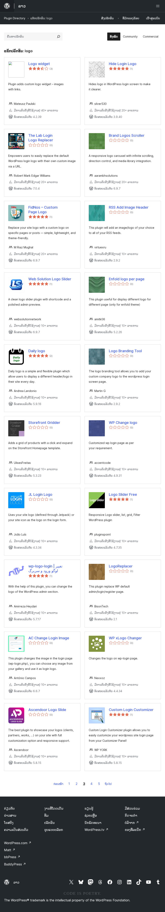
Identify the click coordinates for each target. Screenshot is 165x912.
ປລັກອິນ (49, 823)
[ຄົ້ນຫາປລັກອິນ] (59, 37)
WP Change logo (123, 422)
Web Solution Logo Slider (49, 279)
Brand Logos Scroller (126, 135)
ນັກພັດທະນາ (93, 823)
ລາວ (16, 882)
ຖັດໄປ (108, 784)
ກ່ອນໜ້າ (58, 784)
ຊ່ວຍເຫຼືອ (91, 815)
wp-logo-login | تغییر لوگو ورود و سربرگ (45, 568)
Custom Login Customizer (131, 710)
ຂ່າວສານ (10, 815)
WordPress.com (17, 843)
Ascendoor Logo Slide (47, 710)
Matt (9, 850)
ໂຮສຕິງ (8, 823)
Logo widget (39, 64)
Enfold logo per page (126, 279)
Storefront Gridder (44, 422)
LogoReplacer (121, 566)
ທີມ (46, 815)
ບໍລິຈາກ (132, 823)
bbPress (12, 857)
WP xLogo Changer (125, 638)
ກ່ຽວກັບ (9, 808)
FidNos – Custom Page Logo (43, 209)
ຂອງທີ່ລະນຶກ (135, 830)
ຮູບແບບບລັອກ (53, 830)
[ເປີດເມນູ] (158, 6)
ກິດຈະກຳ (131, 815)
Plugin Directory (14, 18)
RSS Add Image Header (128, 207)
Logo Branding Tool (125, 351)
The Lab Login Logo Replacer (40, 137)
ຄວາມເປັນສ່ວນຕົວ (16, 830)
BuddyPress (15, 864)
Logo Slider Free (123, 494)
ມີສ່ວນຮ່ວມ (132, 808)
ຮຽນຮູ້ (89, 808)
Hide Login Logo (122, 64)
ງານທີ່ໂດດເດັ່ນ (53, 808)
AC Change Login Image (48, 638)
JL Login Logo (40, 494)
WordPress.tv (96, 830)
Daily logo (36, 351)
